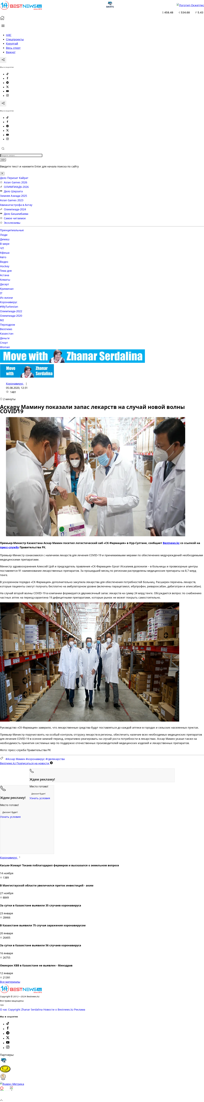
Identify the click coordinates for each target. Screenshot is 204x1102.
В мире (4, 243)
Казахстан (6, 333)
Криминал (6, 288)
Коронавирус (8, 302)
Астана (4, 275)
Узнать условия (40, 798)
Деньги (5, 338)
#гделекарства (55, 759)
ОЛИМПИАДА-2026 (16, 187)
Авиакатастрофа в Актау (16, 205)
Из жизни (6, 297)
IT (1, 293)
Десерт (4, 284)
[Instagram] (7, 96)
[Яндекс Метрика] (12, 1084)
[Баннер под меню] (72, 362)
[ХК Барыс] (3, 1063)
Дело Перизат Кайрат (14, 178)
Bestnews (6, 329)
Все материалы (10, 982)
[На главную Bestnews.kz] (21, 992)
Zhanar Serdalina (32, 1009)
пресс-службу (9, 547)
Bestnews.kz (171, 543)
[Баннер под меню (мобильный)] (27, 376)
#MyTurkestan (9, 306)
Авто (3, 257)
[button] (3, 25)
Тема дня (6, 270)
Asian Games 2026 (15, 182)
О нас (3, 1009)
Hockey (4, 266)
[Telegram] (7, 83)
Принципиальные (12, 230)
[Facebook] (7, 78)
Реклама (79, 1009)
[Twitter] (7, 87)
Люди (3, 235)
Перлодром (7, 324)
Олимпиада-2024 (15, 209)
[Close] (2, 173)
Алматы (5, 279)
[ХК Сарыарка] (5, 1071)
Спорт (4, 342)
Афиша (4, 252)
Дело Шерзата (13, 191)
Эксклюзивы (12, 222)
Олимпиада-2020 (11, 315)
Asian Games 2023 (11, 200)
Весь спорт (13, 48)
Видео (4, 262)
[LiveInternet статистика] (6, 1095)
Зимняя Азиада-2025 (13, 196)
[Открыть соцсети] (3, 60)
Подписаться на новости (25, 763)
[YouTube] (7, 91)
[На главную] (2, 19)
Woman (5, 347)
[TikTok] (7, 74)
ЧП (2, 248)
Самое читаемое (15, 218)
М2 (2, 320)
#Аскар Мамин (15, 759)
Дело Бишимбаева (16, 214)
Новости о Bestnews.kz (58, 1009)
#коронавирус (35, 759)
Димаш (4, 239)
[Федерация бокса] (3, 1079)
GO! (3, 160)
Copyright (14, 1009)
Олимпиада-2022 (11, 311)
